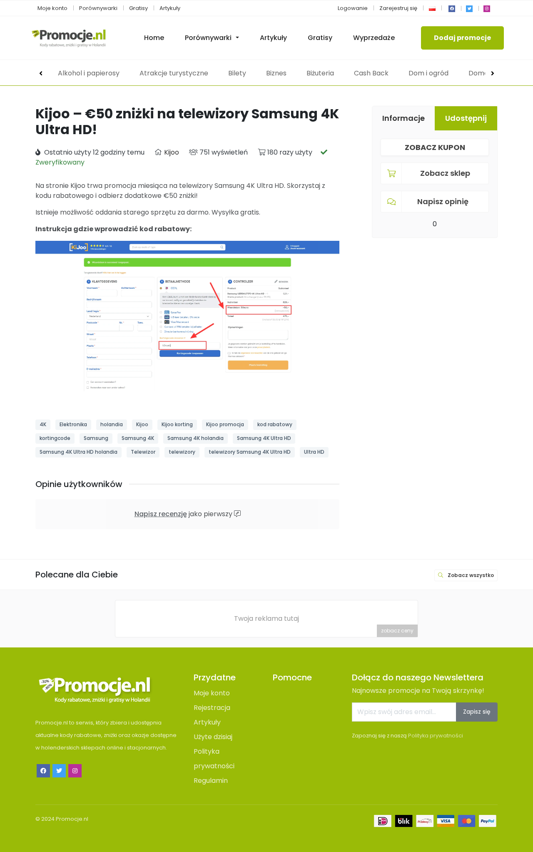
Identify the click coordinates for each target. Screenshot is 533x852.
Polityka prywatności (435, 735)
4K (43, 424)
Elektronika (73, 424)
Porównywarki (98, 8)
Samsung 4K (138, 438)
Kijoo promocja (225, 424)
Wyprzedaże (374, 37)
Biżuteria (320, 73)
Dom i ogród (428, 73)
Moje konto (52, 8)
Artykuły (169, 8)
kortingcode (55, 438)
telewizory (182, 451)
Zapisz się (477, 711)
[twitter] (469, 8)
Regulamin (211, 780)
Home (154, 37)
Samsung (96, 438)
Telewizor (143, 451)
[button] (432, 8)
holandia (111, 424)
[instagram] (486, 8)
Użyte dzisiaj (213, 737)
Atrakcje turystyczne (173, 73)
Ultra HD (314, 451)
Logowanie (353, 8)
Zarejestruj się (398, 8)
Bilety (237, 73)
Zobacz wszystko (470, 575)
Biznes (276, 73)
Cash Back (371, 73)
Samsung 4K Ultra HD (264, 438)
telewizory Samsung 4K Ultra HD (250, 451)
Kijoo (171, 152)
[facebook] (451, 8)
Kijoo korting (177, 424)
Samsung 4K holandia (195, 438)
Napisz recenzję (160, 514)
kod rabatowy (274, 424)
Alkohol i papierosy (89, 73)
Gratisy (138, 8)
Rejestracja (212, 707)
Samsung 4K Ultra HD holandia (78, 451)
